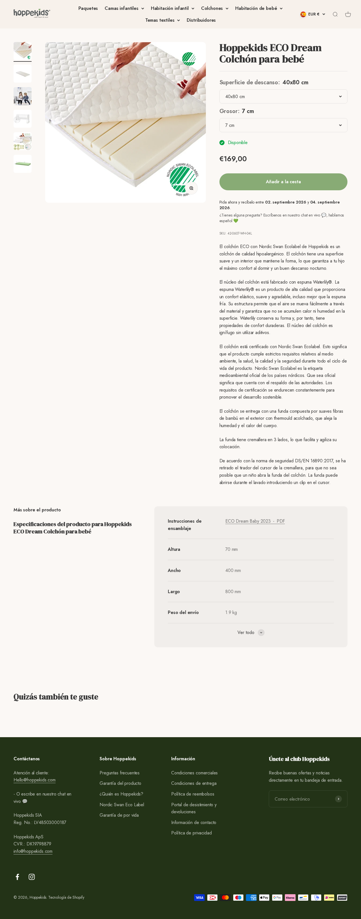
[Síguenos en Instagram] (32, 877)
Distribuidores (201, 20)
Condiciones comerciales (194, 773)
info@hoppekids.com (33, 851)
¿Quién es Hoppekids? (121, 794)
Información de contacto (193, 822)
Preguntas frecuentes (120, 773)
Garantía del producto (120, 783)
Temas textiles (160, 20)
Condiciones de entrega (193, 783)
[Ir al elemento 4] (23, 119)
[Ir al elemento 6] (23, 164)
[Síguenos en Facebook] (17, 877)
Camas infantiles (121, 8)
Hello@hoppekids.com (35, 780)
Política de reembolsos (192, 794)
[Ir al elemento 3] (23, 97)
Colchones (212, 8)
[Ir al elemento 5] (23, 142)
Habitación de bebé (256, 8)
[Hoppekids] (32, 14)
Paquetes (88, 8)
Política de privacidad (191, 833)
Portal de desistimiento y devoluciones (194, 808)
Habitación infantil (170, 8)
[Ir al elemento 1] (23, 52)
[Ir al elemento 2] (23, 74)
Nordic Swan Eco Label (122, 804)
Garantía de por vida (119, 815)
